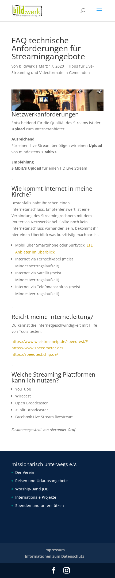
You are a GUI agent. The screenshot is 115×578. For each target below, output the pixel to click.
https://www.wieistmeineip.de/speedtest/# (49, 341)
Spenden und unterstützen (39, 505)
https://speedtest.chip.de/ (34, 354)
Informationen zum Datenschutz (54, 556)
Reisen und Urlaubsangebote (41, 480)
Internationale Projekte (35, 497)
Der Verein (24, 472)
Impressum (54, 549)
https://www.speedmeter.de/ (37, 347)
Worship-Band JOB (31, 488)
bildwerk (26, 66)
